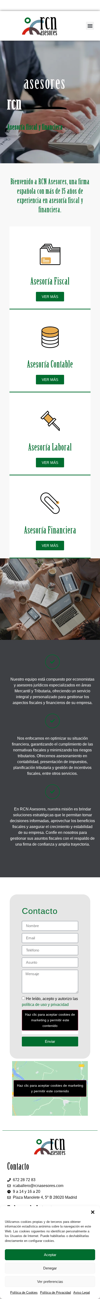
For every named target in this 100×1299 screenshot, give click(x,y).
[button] (92, 1212)
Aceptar (50, 1255)
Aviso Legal (81, 1292)
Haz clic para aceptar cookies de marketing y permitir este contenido (50, 1020)
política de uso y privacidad (45, 1004)
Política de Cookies (24, 1292)
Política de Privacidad (55, 1292)
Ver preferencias (50, 1281)
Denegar (50, 1268)
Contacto (40, 911)
